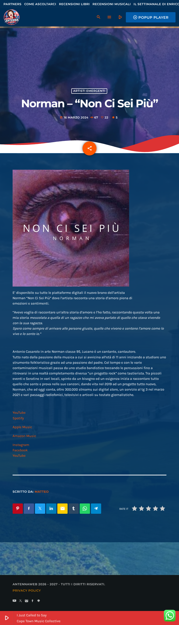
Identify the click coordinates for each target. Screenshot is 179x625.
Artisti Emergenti (89, 91)
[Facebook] (32, 601)
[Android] (39, 601)
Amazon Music (24, 436)
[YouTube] (14, 601)
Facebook (20, 450)
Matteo (42, 492)
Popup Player (151, 17)
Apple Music (22, 427)
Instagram (21, 445)
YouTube (19, 412)
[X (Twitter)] (20, 601)
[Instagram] (26, 601)
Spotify (18, 418)
